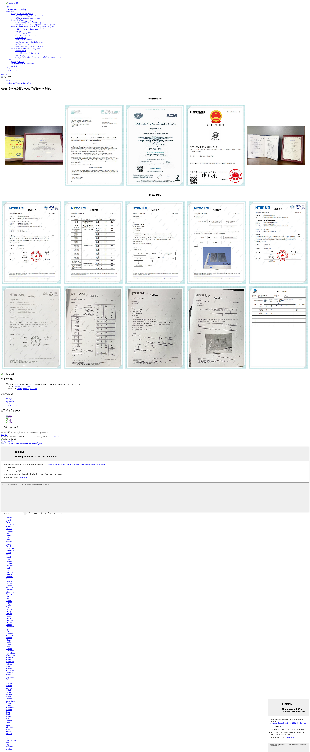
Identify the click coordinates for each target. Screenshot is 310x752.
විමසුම (4, 435)
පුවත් (8, 68)
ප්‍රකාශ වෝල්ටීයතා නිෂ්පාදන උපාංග (30, 22)
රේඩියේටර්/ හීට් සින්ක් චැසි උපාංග (30, 29)
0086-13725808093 (22, 386)
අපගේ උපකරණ (17, 62)
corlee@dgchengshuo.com (27, 389)
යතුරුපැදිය (20, 55)
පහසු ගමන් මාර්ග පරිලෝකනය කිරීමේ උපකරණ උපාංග (39, 57)
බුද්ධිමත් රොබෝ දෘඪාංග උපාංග (28, 18)
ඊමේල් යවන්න (7, 441)
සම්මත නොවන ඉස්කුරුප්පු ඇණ (29, 42)
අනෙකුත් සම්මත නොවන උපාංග (29, 46)
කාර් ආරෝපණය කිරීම (29, 53)
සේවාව (14, 66)
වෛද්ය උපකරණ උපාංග (26, 44)
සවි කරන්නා (21, 38)
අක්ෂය (18, 31)
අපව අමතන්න (12, 70)
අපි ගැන (9, 59)
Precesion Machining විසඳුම (17, 9)
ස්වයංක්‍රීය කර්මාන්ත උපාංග (22, 14)
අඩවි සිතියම (53, 437)
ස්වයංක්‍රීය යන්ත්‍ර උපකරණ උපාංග (29, 16)
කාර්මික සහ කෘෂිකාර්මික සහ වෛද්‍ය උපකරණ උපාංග (33, 27)
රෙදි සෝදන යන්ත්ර (24, 40)
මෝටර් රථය (21, 51)
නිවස (8, 7)
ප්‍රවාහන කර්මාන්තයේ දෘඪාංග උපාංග (25, 48)
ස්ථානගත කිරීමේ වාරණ (26, 35)
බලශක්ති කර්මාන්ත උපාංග (21, 20)
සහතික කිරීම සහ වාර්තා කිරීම (23, 64)
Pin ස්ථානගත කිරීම (23, 33)
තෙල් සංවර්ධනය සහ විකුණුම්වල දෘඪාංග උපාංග (35, 25)
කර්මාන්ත (10, 11)
